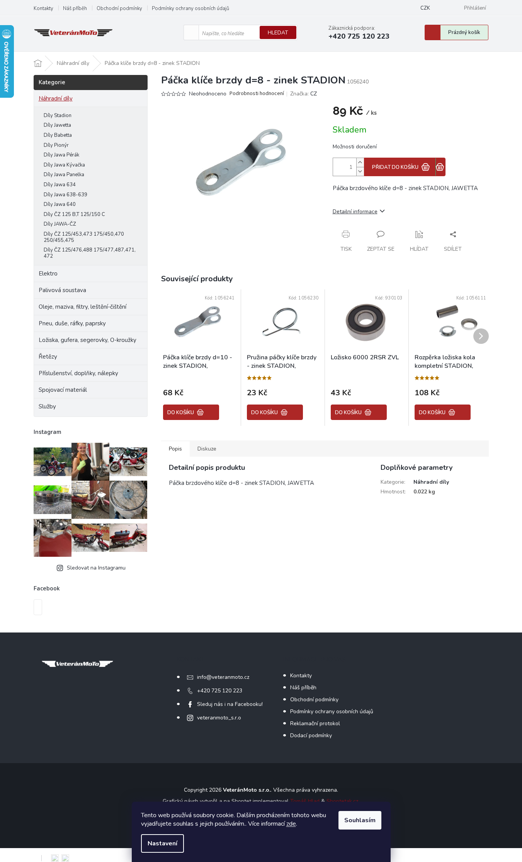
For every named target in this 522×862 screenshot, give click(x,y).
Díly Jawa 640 (60, 204)
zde (291, 823)
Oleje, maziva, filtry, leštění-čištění (82, 307)
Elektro (48, 273)
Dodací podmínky (311, 735)
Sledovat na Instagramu (96, 567)
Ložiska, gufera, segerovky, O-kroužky (87, 340)
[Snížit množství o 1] (360, 171)
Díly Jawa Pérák (61, 154)
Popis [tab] (175, 448)
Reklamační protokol (315, 723)
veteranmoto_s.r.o (219, 717)
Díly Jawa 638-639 (65, 194)
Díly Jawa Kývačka (64, 165)
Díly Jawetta (57, 125)
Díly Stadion (57, 115)
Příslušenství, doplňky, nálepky (78, 373)
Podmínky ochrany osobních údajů (190, 8)
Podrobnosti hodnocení (257, 93)
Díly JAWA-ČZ (60, 224)
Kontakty (43, 8)
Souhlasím (360, 820)
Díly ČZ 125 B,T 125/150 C (74, 214)
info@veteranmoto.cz (223, 677)
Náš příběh (75, 8)
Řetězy (48, 356)
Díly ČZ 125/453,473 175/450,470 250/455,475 (84, 237)
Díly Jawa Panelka (64, 174)
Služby (47, 406)
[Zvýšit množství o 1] (360, 162)
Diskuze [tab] (206, 448)
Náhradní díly (56, 98)
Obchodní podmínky (119, 8)
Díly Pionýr (56, 145)
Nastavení (162, 843)
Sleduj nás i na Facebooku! (230, 704)
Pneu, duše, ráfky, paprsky (72, 323)
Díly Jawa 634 (60, 184)
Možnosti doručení (355, 146)
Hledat (278, 32)
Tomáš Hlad (305, 801)
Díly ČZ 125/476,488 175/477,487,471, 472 (90, 253)
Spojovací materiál (63, 390)
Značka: (303, 93)
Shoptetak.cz (342, 801)
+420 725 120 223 (219, 690)
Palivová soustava (62, 290)
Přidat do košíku (395, 167)
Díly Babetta (58, 135)
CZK (425, 8)
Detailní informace (355, 211)
